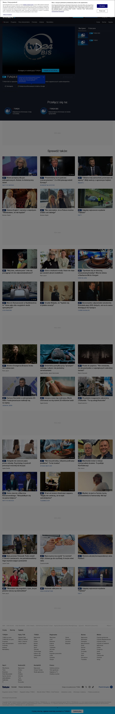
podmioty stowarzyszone (28, 4)
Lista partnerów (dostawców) (58, 11)
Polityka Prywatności (7, 14)
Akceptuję (102, 6)
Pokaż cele (102, 11)
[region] (57, 8)
